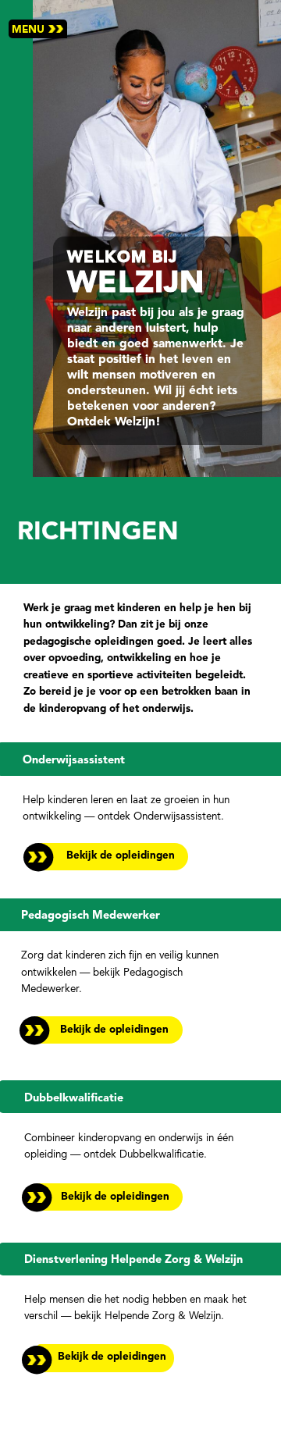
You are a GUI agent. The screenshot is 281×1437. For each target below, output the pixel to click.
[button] (38, 29)
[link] (98, 1356)
